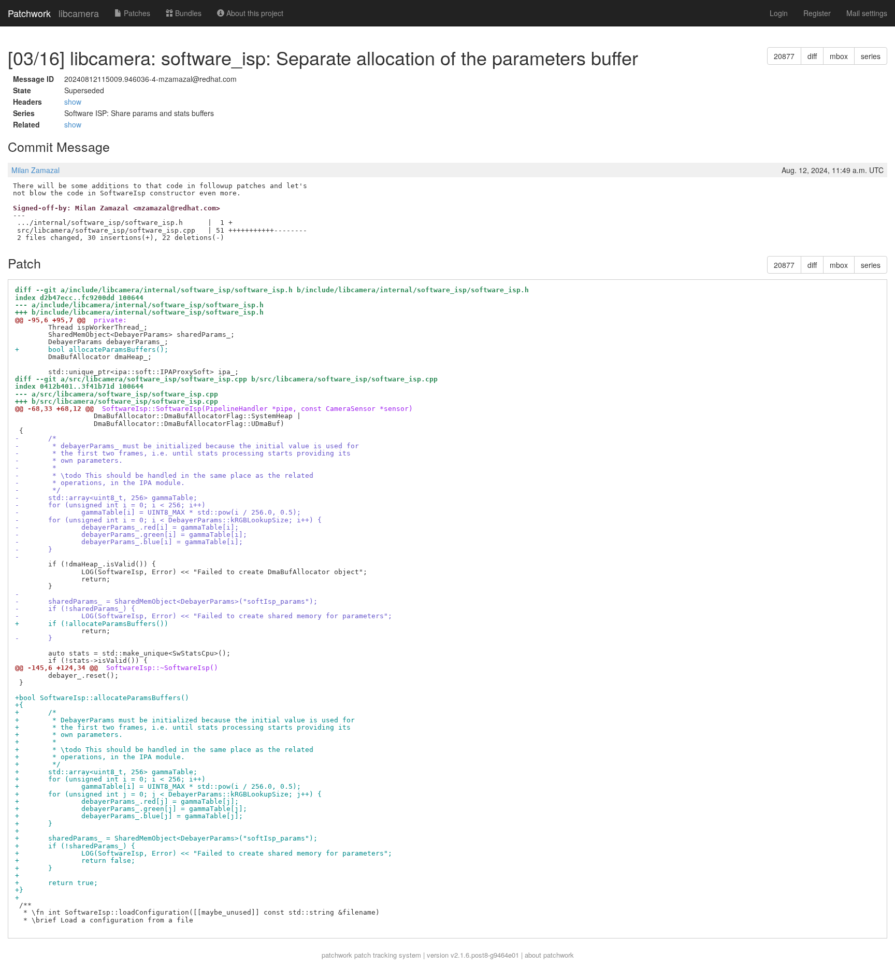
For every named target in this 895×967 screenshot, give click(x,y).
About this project (253, 13)
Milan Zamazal (35, 170)
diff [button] (812, 56)
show (72, 101)
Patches (136, 13)
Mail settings (866, 13)
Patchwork (29, 13)
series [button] (870, 56)
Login (779, 13)
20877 (784, 56)
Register (817, 13)
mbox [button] (839, 56)
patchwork (337, 955)
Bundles (187, 13)
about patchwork (549, 955)
